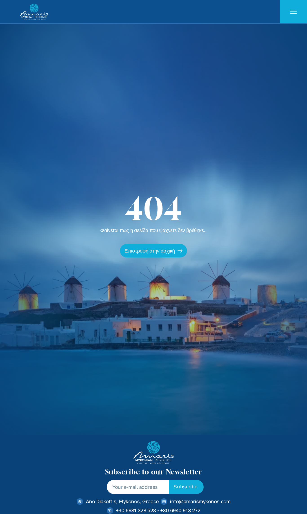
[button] (153, 250)
